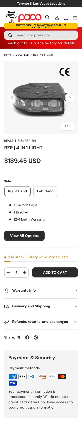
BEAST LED (22, 55)
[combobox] (41, 35)
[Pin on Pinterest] (36, 337)
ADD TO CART (55, 272)
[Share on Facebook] (27, 337)
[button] (66, 17)
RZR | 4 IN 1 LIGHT (43, 55)
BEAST (8, 141)
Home (8, 55)
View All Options (24, 235)
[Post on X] (19, 337)
